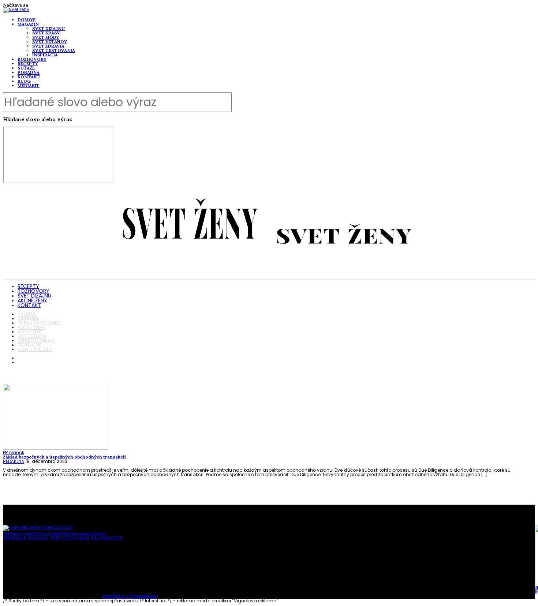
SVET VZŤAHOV (49, 41)
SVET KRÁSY (46, 32)
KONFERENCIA (32, 336)
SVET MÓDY (45, 37)
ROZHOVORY (32, 59)
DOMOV (27, 19)
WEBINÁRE (28, 318)
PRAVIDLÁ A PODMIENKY (129, 596)
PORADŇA (29, 72)
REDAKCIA (13, 461)
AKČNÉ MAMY (31, 327)
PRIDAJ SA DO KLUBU (39, 323)
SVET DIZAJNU (48, 28)
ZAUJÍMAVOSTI (107, 538)
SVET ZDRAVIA (48, 46)
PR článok (13, 452)
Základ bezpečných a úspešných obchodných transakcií (64, 457)
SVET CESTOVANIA (53, 50)
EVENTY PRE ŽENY (35, 349)
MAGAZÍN (28, 24)
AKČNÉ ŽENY (32, 300)
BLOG (24, 81)
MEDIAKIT (29, 85)
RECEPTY (28, 63)
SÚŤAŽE (26, 68)
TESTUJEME (29, 345)
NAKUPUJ (27, 314)
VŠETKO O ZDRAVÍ (36, 340)
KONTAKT (29, 76)
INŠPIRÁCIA (45, 54)
